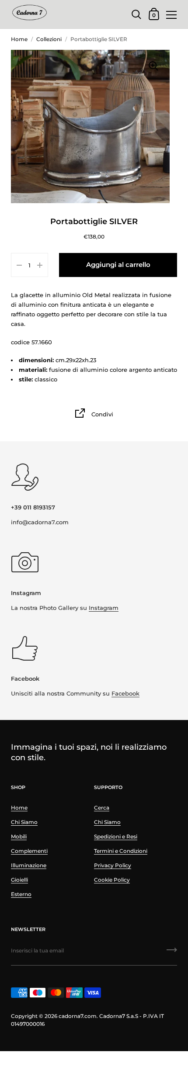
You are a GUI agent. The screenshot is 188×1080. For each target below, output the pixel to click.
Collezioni (49, 39)
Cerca (101, 807)
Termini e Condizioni (120, 851)
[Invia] (172, 952)
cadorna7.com (78, 1016)
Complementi (29, 851)
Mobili (19, 836)
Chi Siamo (24, 822)
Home (19, 39)
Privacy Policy (112, 865)
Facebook (125, 693)
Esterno (21, 894)
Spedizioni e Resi (115, 836)
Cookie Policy (112, 879)
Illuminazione (28, 865)
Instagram (103, 607)
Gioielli (19, 879)
